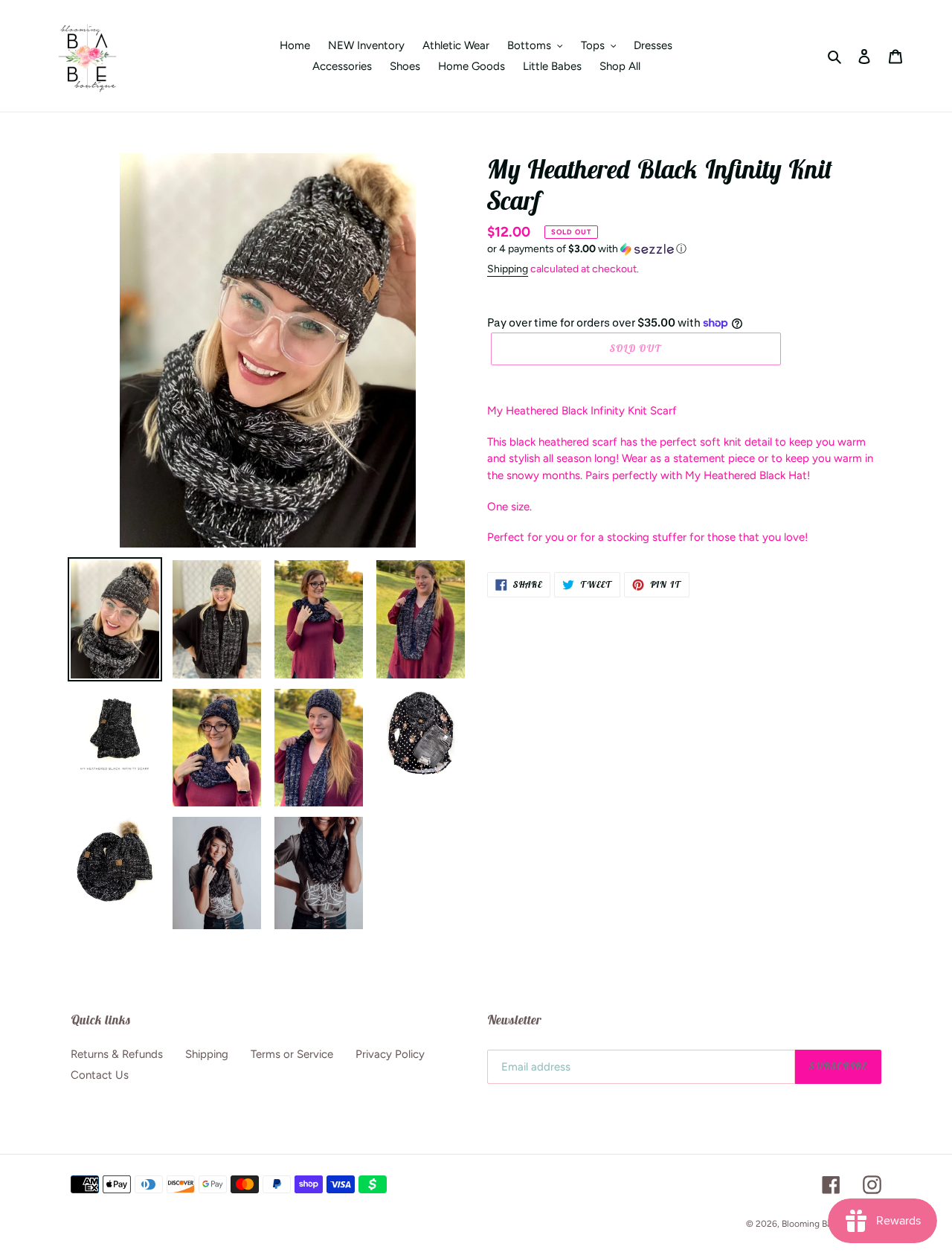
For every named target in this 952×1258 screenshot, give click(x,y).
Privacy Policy (390, 1054)
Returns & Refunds (117, 1054)
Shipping (507, 269)
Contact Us (100, 1075)
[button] (586, 249)
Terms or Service (292, 1054)
